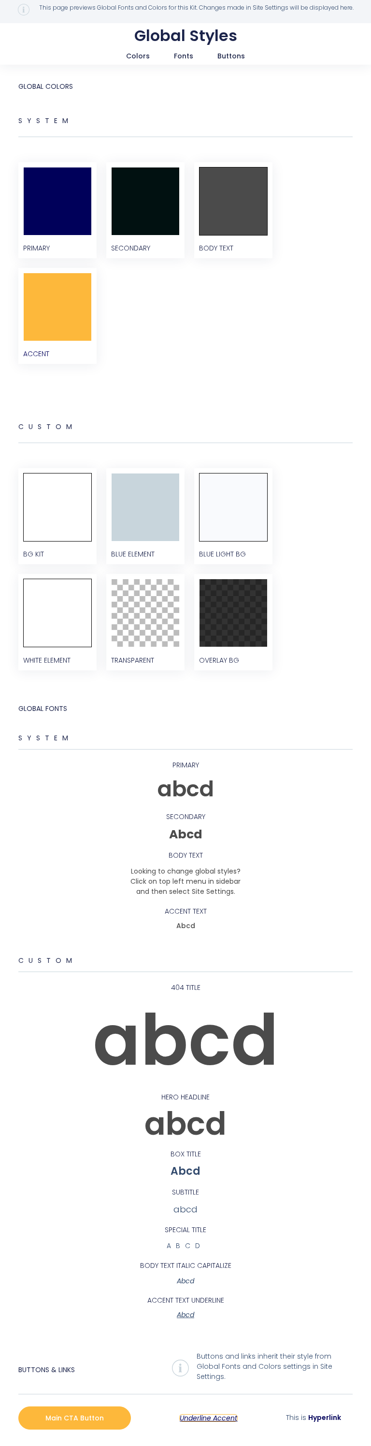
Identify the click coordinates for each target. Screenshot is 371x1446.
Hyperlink (324, 1417)
